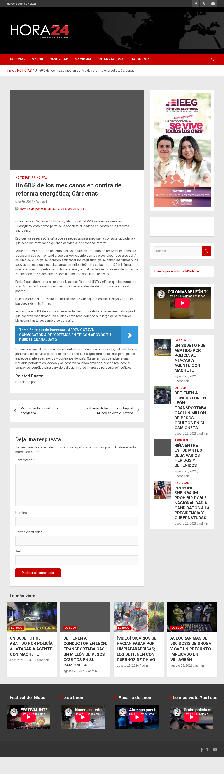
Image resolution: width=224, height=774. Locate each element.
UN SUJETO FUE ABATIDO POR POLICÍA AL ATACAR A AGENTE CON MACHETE (190, 358)
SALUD (37, 59)
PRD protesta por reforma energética (39, 410)
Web (18, 551)
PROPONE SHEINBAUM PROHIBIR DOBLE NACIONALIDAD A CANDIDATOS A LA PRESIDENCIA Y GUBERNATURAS (192, 502)
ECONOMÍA (141, 59)
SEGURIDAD (59, 59)
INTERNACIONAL (112, 59)
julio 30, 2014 (24, 201)
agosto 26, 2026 (186, 376)
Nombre (21, 513)
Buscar (206, 251)
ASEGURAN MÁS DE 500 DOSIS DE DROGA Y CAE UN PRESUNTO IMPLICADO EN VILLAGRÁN (190, 649)
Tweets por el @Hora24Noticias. (177, 271)
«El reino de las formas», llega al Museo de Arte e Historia (110, 410)
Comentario (25, 460)
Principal (39, 177)
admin (203, 433)
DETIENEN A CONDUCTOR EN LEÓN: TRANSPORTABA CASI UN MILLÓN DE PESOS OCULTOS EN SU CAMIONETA (190, 410)
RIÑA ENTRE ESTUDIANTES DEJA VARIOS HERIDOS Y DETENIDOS (188, 455)
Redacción (43, 201)
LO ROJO (180, 340)
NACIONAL (83, 59)
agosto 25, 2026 (128, 665)
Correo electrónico (28, 532)
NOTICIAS (18, 59)
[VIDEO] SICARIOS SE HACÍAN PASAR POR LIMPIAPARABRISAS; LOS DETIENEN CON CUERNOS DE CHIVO (137, 649)
